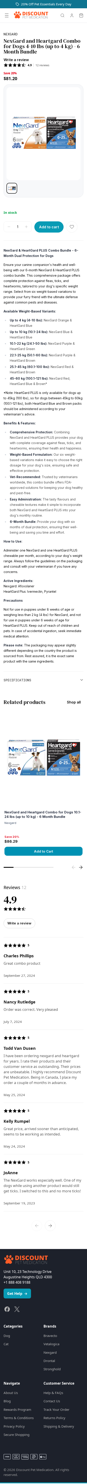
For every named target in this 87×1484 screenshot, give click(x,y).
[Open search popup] (62, 15)
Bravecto (50, 1335)
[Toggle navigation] (7, 15)
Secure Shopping (16, 1434)
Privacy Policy (14, 1426)
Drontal (49, 1360)
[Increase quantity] (26, 227)
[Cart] (81, 15)
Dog (7, 1335)
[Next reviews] (50, 1225)
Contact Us (52, 1401)
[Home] (30, 15)
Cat (6, 1344)
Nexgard (50, 1352)
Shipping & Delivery (59, 1426)
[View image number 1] (11, 188)
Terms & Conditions (19, 1418)
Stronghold (52, 1369)
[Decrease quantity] (9, 227)
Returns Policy (54, 1418)
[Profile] (72, 15)
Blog (7, 1401)
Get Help (17, 1293)
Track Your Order (56, 1409)
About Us (11, 1392)
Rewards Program (17, 1409)
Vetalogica (51, 1344)
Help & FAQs (53, 1392)
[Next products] (80, 867)
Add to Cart (43, 851)
